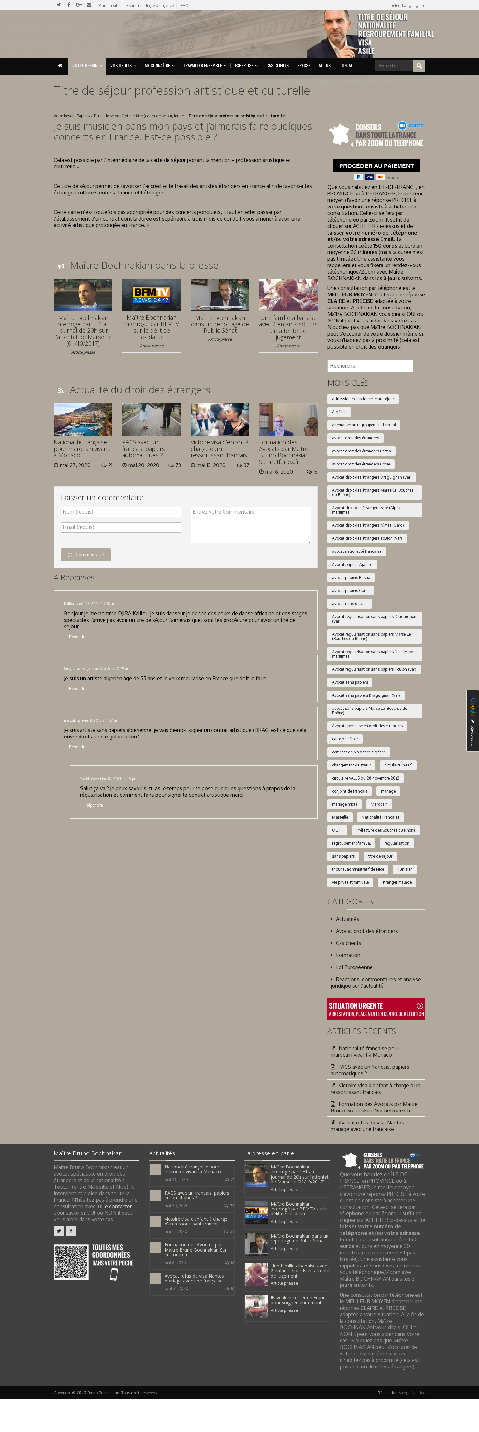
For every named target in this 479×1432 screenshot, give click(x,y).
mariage (388, 791)
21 (232, 1179)
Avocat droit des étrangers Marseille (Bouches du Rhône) (372, 492)
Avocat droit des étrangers (367, 931)
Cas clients (277, 65)
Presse (303, 65)
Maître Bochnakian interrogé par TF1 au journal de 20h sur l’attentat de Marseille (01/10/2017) (83, 330)
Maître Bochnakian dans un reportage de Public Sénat (220, 324)
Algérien (339, 411)
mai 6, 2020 (175, 1262)
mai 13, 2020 (176, 1231)
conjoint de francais (349, 791)
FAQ (185, 5)
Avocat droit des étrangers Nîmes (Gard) (368, 525)
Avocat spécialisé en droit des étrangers (367, 725)
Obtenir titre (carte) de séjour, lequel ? (154, 115)
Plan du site (108, 5)
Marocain (379, 804)
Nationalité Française (380, 817)
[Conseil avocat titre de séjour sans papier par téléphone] (376, 134)
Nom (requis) (78, 511)
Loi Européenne (354, 967)
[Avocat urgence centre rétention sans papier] (376, 1009)
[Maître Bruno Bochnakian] (109, 34)
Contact (347, 65)
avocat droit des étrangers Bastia (361, 451)
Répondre (77, 636)
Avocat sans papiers (350, 682)
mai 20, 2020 (177, 1205)
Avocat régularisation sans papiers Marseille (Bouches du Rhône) (371, 636)
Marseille (340, 817)
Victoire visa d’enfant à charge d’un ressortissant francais (220, 448)
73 (232, 1205)
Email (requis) (78, 527)
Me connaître (157, 65)
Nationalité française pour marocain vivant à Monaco (81, 448)
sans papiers (343, 856)
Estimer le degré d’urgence (150, 5)
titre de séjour (380, 856)
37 (232, 1231)
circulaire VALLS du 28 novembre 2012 (365, 778)
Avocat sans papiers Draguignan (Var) (366, 695)
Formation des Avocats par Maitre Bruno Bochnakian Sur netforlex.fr (284, 451)
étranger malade (397, 882)
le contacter (118, 1206)
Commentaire (90, 554)
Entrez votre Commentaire (223, 511)
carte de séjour (345, 739)
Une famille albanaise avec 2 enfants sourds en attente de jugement (288, 327)
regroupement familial (351, 843)
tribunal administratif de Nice (358, 869)
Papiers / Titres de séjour (99, 115)
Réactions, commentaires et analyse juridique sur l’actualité (376, 982)
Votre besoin (84, 65)
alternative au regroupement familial (364, 424)
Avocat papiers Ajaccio (352, 564)
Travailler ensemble (202, 65)
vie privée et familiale (350, 882)
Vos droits (121, 65)
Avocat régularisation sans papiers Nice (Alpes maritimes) (373, 654)
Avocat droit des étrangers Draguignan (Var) (372, 477)
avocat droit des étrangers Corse (361, 464)
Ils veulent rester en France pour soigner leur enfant (299, 1300)
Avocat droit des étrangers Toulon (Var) (367, 538)
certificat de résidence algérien (359, 752)
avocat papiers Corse (350, 590)
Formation (348, 955)
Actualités (347, 919)
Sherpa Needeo (412, 1392)
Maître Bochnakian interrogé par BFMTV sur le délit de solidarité (151, 326)
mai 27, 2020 (176, 1179)
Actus (325, 65)
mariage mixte (344, 804)
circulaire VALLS (398, 765)
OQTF (337, 830)
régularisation (397, 843)
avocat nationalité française (356, 551)
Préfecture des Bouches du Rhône (385, 830)
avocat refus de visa (350, 603)
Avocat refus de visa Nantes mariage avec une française (367, 1125)
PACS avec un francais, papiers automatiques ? (143, 448)
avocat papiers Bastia (351, 577)
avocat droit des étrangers (355, 438)
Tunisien (405, 869)
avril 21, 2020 (176, 1288)
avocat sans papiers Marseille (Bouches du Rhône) (369, 710)
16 (232, 1262)
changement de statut (351, 765)
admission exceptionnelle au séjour (363, 398)
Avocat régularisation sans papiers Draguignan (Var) (374, 618)
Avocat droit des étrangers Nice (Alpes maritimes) (366, 510)
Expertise (244, 65)
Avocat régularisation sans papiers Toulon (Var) (374, 669)
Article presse (83, 352)
